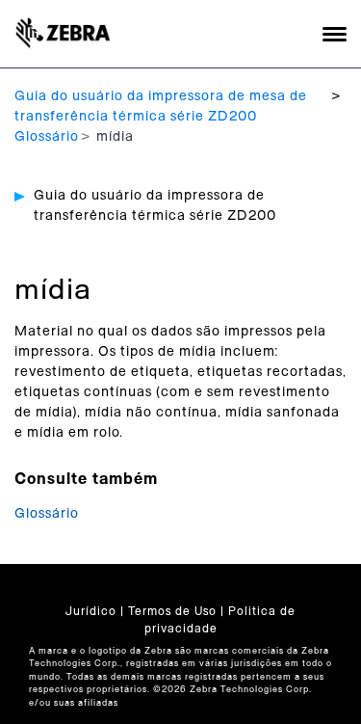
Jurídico (90, 611)
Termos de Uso (172, 611)
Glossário (46, 137)
